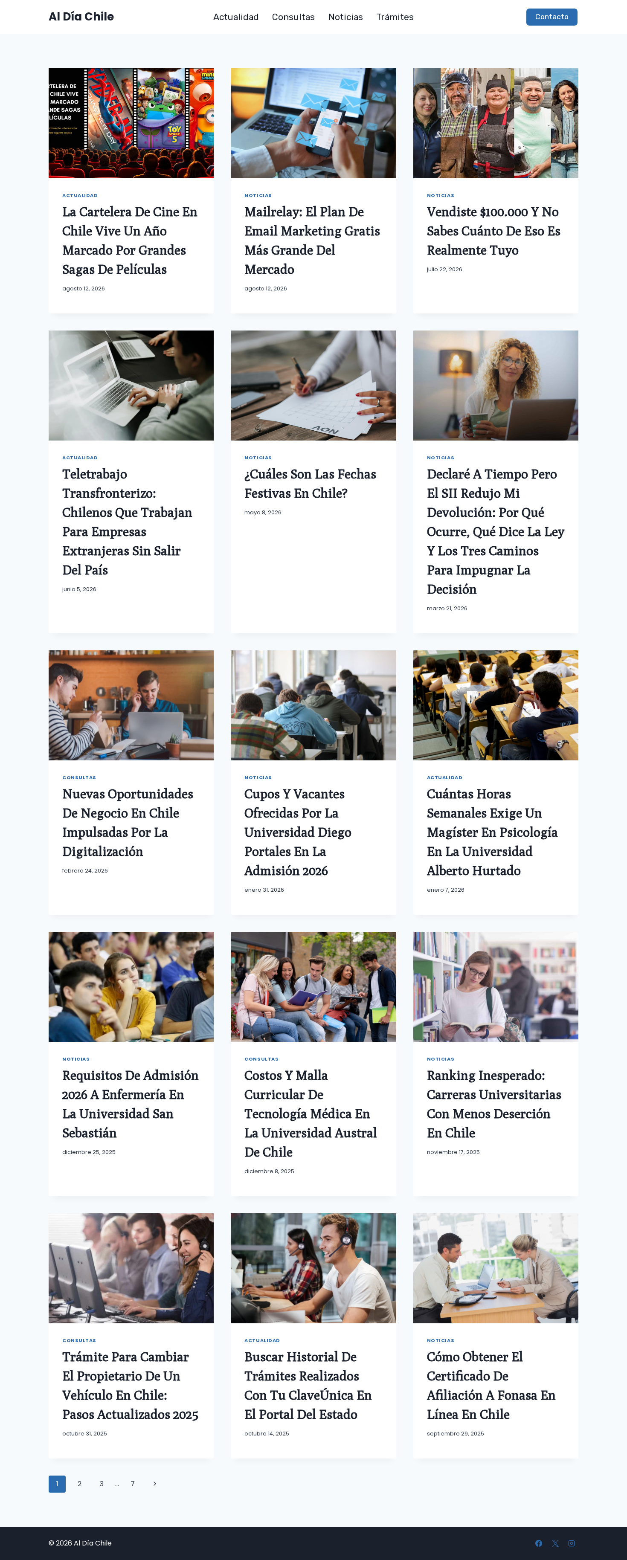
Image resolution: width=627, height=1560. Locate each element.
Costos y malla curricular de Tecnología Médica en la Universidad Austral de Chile (310, 1113)
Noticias (345, 17)
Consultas (293, 17)
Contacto (552, 16)
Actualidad (236, 17)
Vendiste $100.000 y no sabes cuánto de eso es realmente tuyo (493, 231)
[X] (555, 1543)
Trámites (395, 17)
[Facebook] (539, 1543)
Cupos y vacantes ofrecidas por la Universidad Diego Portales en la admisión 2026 (297, 832)
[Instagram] (571, 1543)
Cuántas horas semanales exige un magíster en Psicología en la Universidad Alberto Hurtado (492, 832)
